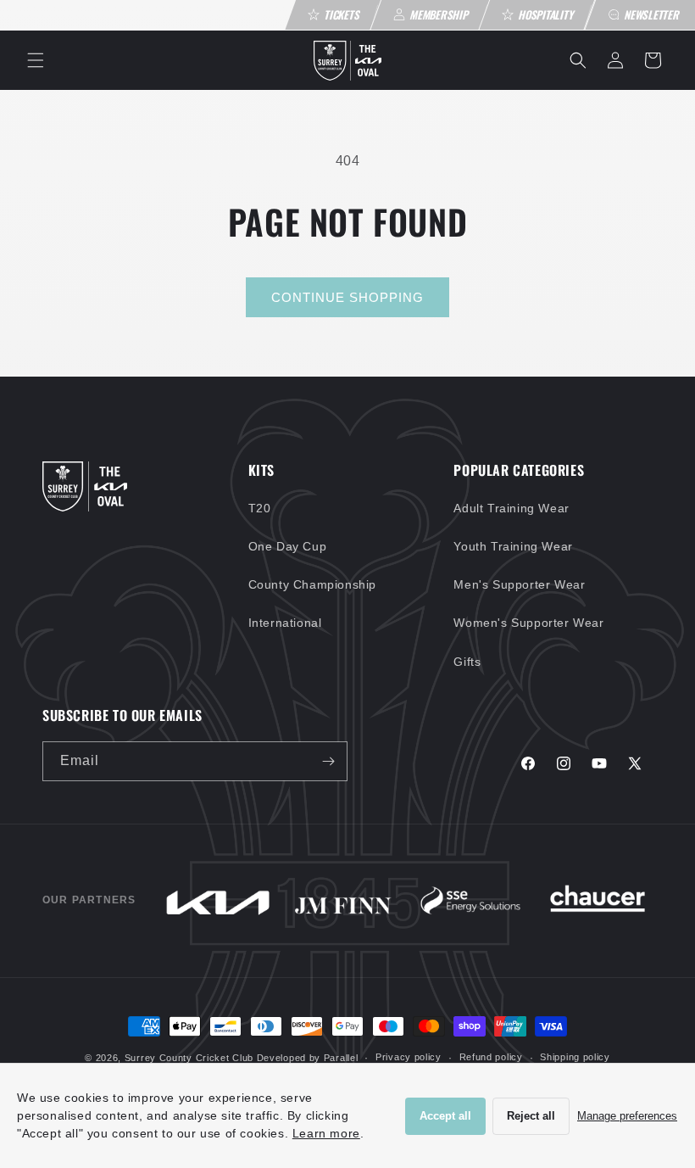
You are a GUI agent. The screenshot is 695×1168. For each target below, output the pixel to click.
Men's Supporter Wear (519, 584)
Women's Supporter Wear (528, 622)
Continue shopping (347, 297)
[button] (35, 60)
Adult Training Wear (511, 508)
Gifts (467, 661)
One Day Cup (287, 546)
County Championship (312, 584)
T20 (259, 508)
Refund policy (491, 1057)
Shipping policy (575, 1057)
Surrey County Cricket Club (189, 1058)
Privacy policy (408, 1057)
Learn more (326, 1133)
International (285, 622)
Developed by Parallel (308, 1058)
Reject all (531, 1115)
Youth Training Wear (512, 546)
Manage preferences (627, 1115)
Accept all (445, 1115)
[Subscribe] (328, 761)
